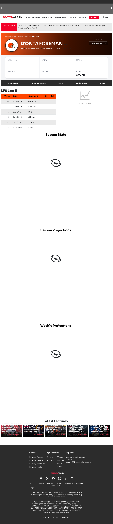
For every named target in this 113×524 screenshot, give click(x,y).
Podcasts (61, 460)
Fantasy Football (36, 457)
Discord (64, 17)
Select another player (101, 39)
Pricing (50, 457)
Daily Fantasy (36, 17)
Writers (71, 17)
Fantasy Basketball (37, 464)
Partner (41, 483)
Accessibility (70, 483)
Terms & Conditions (51, 484)
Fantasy (28, 17)
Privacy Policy (59, 484)
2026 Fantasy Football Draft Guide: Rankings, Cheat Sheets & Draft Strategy (76, 427)
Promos (50, 17)
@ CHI (80, 74)
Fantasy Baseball (36, 460)
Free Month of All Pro (82, 17)
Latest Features (38, 83)
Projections (81, 83)
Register (79, 483)
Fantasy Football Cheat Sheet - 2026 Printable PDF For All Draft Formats (99, 428)
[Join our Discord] (103, 17)
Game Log (13, 83)
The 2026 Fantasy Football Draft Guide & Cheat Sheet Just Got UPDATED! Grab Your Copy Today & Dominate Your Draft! (61, 27)
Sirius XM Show (61, 465)
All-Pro (94, 17)
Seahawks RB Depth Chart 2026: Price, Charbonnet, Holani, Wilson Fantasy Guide (11, 427)
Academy (58, 17)
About (32, 483)
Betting (44, 17)
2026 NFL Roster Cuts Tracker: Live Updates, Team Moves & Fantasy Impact (54, 427)
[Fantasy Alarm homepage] (13, 17)
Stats (60, 83)
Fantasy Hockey (36, 467)
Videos (60, 457)
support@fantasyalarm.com (78, 462)
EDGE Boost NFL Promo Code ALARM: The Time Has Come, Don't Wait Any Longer (32, 427)
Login (107, 17)
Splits (102, 83)
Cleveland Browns (10, 36)
